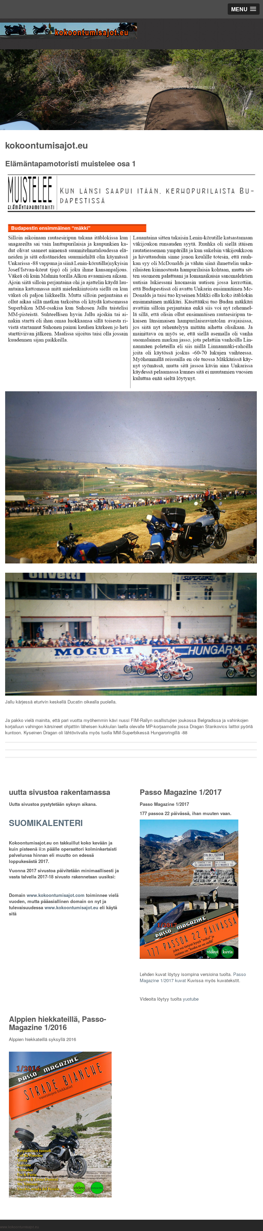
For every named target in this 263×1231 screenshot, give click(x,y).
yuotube (191, 998)
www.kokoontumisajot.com (56, 895)
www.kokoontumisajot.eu (71, 907)
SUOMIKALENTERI (46, 822)
